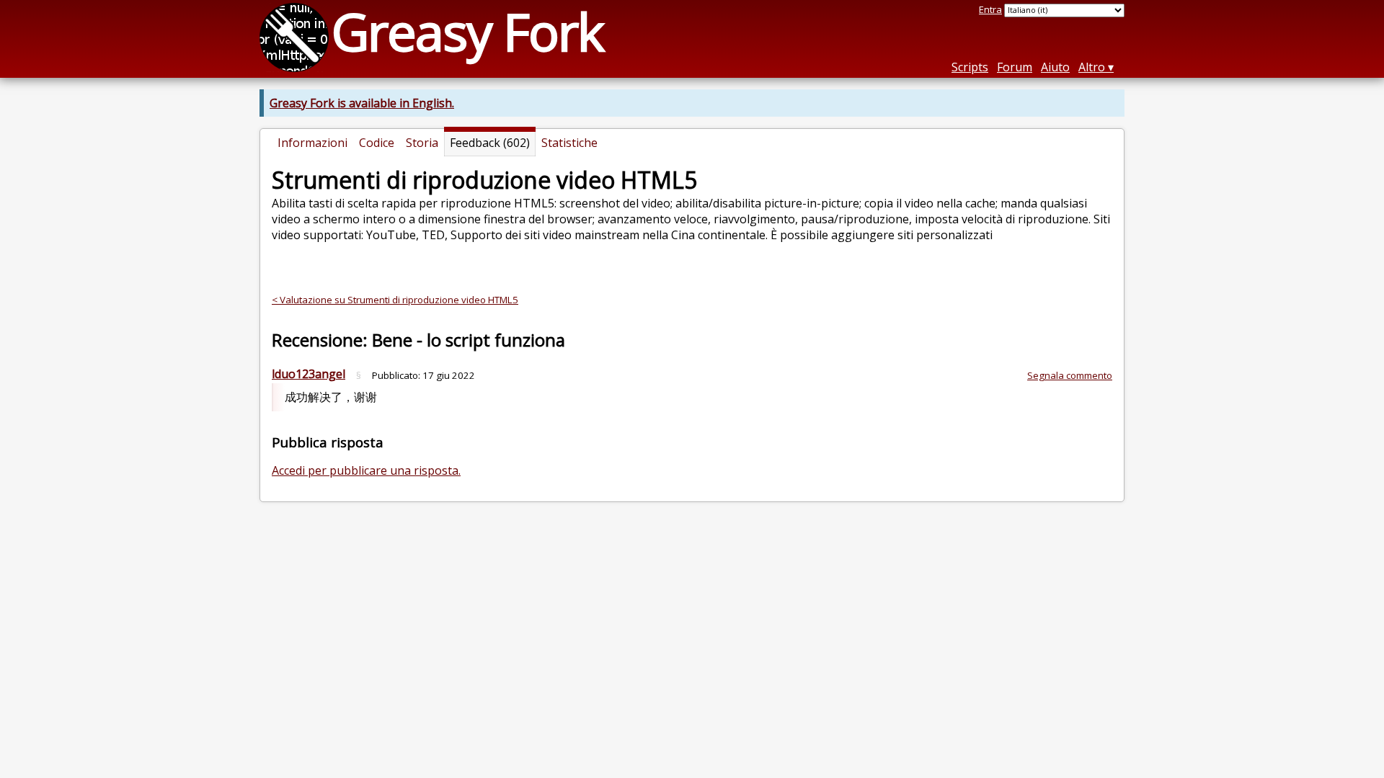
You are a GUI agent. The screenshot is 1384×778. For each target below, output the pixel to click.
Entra (990, 9)
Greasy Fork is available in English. (362, 103)
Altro (1091, 67)
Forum (1014, 67)
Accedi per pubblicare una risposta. (366, 470)
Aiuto (1055, 67)
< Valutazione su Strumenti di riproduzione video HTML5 (395, 299)
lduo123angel (308, 374)
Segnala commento (1069, 375)
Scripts (970, 67)
